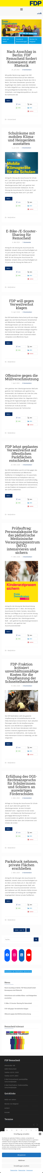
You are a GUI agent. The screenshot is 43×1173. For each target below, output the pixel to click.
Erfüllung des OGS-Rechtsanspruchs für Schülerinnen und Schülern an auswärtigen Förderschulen (21, 785)
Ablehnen (21, 1160)
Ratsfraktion (11, 217)
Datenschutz (13, 1170)
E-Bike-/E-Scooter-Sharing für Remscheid (21, 234)
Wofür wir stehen (10, 1099)
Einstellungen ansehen (21, 1166)
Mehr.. (8, 101)
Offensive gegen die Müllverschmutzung (22, 377)
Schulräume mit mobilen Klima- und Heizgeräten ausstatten (21, 138)
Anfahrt (7, 1108)
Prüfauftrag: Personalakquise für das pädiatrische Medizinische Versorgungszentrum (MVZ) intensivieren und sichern (22, 540)
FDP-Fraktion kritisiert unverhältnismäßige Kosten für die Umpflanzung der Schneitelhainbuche (21, 673)
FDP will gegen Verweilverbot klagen (21, 304)
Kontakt (7, 1112)
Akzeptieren (22, 1155)
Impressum (29, 1170)
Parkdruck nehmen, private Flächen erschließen (21, 865)
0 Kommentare (27, 70)
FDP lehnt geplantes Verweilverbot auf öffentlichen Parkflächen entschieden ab (21, 453)
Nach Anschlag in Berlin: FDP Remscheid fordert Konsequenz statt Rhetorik (21, 58)
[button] (40, 1134)
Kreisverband (12, 119)
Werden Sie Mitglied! (11, 1104)
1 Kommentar (26, 242)
